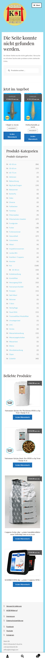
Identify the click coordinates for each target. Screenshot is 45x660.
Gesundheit (13, 236)
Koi (10, 265)
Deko (11, 198)
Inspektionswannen (16, 249)
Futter (11, 228)
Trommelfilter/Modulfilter (19, 316)
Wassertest (13, 341)
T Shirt (11, 303)
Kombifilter (13, 278)
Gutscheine (13, 240)
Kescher (12, 261)
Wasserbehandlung (16, 333)
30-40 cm (15, 270)
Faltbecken (13, 206)
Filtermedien (14, 215)
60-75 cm (12, 173)
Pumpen (12, 291)
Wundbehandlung (16, 350)
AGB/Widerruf (11, 610)
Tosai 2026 (13, 312)
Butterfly (12, 194)
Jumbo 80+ (13, 253)
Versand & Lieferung (14, 606)
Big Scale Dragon (15, 185)
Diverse (12, 202)
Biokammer (13, 189)
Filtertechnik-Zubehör (17, 219)
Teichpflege (13, 308)
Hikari (11, 244)
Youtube (9, 631)
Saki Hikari (13, 295)
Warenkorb (34, 654)
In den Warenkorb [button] (12, 135)
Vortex (11, 329)
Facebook (10, 626)
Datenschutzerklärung (14, 620)
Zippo (11, 354)
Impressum (10, 616)
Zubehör (12, 358)
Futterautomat (14, 232)
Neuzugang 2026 (15, 282)
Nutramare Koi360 (16, 287)
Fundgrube (13, 223)
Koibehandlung (15, 274)
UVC (11, 325)
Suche (22, 656)
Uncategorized (14, 320)
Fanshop (12, 211)
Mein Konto (7, 656)
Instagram (10, 635)
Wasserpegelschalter (17, 337)
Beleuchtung (14, 181)
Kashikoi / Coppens (16, 257)
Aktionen (12, 177)
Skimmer (12, 299)
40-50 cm (12, 164)
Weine (11, 346)
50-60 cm (12, 168)
